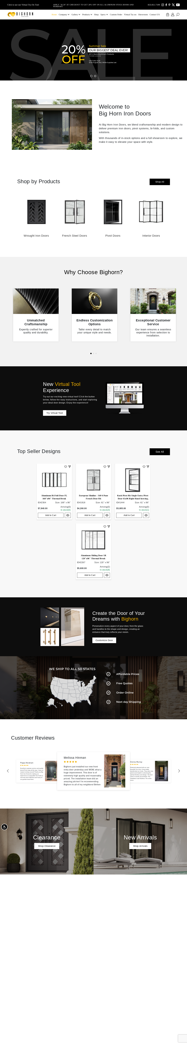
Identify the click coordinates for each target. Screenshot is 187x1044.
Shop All (159, 182)
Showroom (143, 14)
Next (179, 771)
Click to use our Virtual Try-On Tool (23, 5)
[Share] (69, 466)
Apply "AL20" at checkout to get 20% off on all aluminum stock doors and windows (93, 5)
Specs (103, 14)
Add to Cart (50, 515)
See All (160, 451)
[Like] (65, 466)
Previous (8, 771)
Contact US (155, 14)
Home (54, 14)
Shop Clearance (46, 846)
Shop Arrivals (140, 846)
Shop (96, 14)
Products (86, 14)
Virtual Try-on (130, 14)
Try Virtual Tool (54, 413)
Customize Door (104, 640)
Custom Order (116, 14)
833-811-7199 (154, 5)
